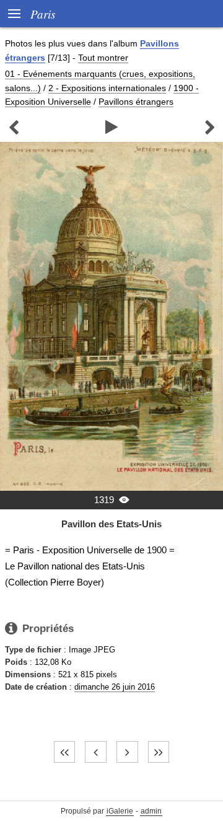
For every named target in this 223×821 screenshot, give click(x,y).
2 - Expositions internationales (107, 88)
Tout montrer (103, 58)
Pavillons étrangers (135, 102)
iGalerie (120, 811)
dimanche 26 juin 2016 (114, 686)
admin (151, 811)
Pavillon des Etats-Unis (111, 524)
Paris (42, 14)
